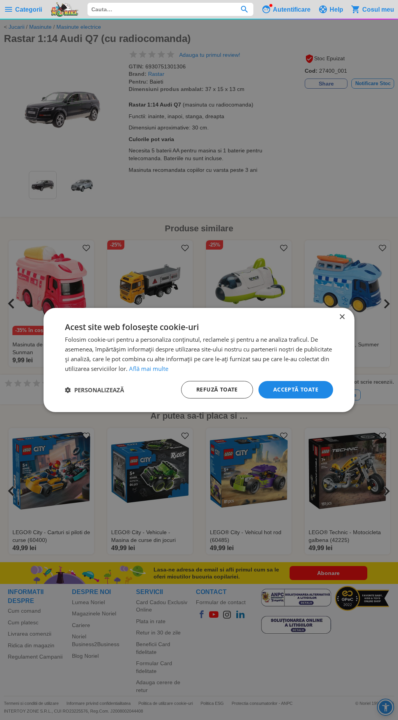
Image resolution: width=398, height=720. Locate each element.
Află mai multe (148, 368)
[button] (94, 390)
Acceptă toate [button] (295, 389)
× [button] (342, 317)
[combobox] (170, 9)
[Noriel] (64, 9)
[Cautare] (244, 9)
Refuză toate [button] (217, 389)
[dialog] (199, 360)
